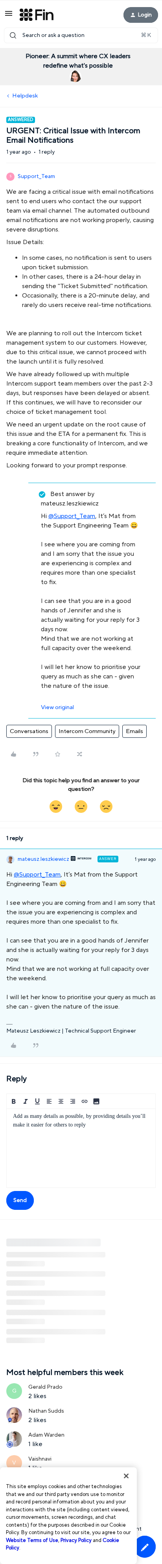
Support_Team (36, 176)
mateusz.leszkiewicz (43, 859)
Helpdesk (25, 95)
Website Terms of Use (32, 1540)
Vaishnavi (40, 1459)
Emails (134, 731)
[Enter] (13, 35)
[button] (8, 16)
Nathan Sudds (46, 1411)
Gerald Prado (45, 1387)
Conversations (29, 731)
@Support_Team (71, 516)
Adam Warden (46, 1435)
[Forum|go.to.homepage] (36, 15)
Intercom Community (87, 731)
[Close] (126, 1476)
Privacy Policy (76, 1540)
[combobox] (81, 35)
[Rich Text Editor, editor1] (81, 1148)
